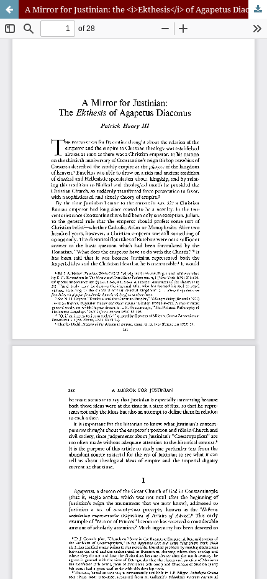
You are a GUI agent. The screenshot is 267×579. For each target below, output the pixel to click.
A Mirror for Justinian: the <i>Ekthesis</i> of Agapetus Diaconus (146, 9)
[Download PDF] (257, 9)
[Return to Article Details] (9, 9)
